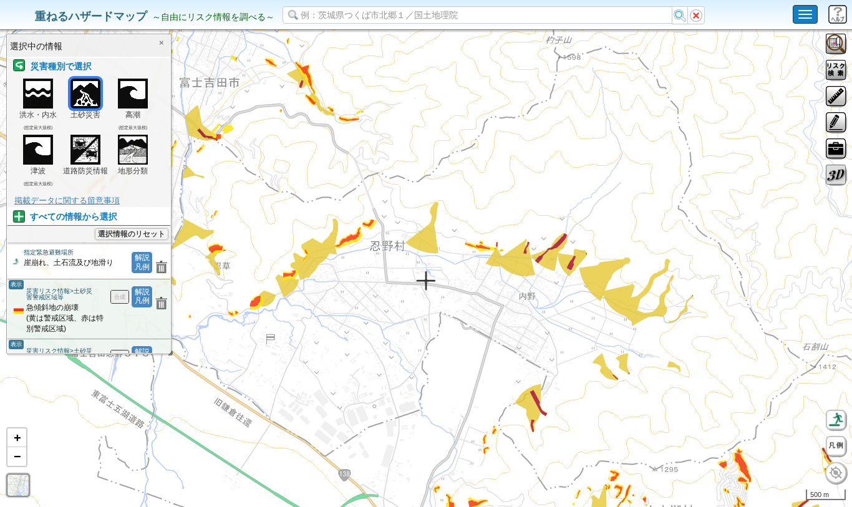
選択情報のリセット (131, 233)
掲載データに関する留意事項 (67, 200)
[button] (16, 437)
